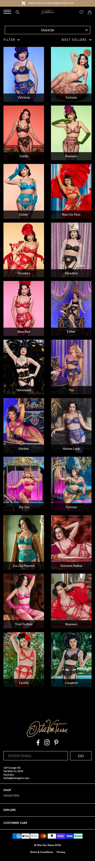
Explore (9, 810)
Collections (11, 795)
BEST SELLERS (74, 40)
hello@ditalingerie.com (16, 777)
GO (81, 755)
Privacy (61, 852)
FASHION (47, 30)
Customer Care (15, 823)
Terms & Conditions (41, 852)
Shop (7, 790)
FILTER (9, 40)
